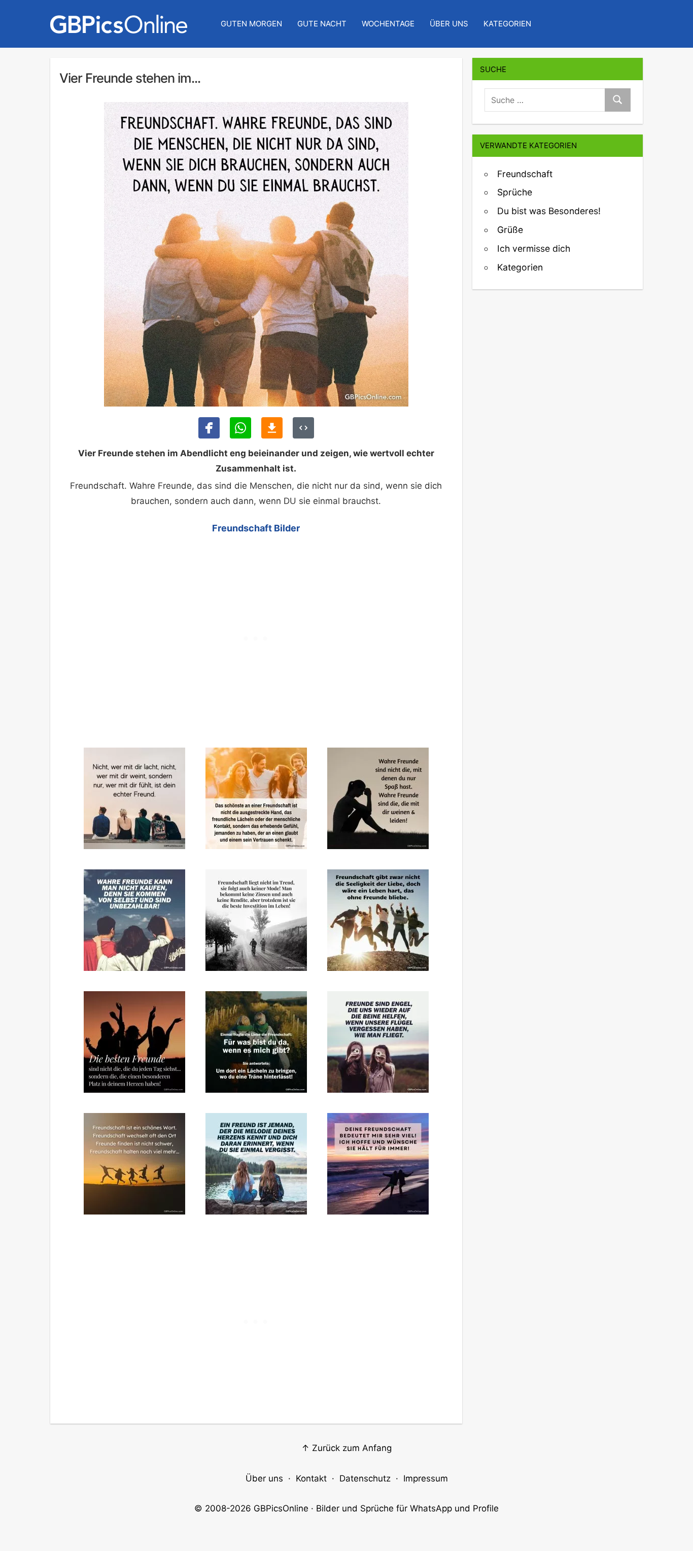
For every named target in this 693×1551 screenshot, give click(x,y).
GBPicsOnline (281, 1508)
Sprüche (514, 192)
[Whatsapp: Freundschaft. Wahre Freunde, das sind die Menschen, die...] (240, 428)
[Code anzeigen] (303, 428)
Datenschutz (365, 1478)
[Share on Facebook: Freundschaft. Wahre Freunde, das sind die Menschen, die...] (209, 428)
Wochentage (388, 23)
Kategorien (507, 23)
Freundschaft (524, 173)
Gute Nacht (321, 23)
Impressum (425, 1478)
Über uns (449, 23)
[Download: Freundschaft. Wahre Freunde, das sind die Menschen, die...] (272, 428)
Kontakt (311, 1478)
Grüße (510, 229)
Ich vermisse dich (533, 248)
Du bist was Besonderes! (549, 211)
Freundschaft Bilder (256, 528)
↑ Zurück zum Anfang (346, 1448)
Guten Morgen (251, 23)
